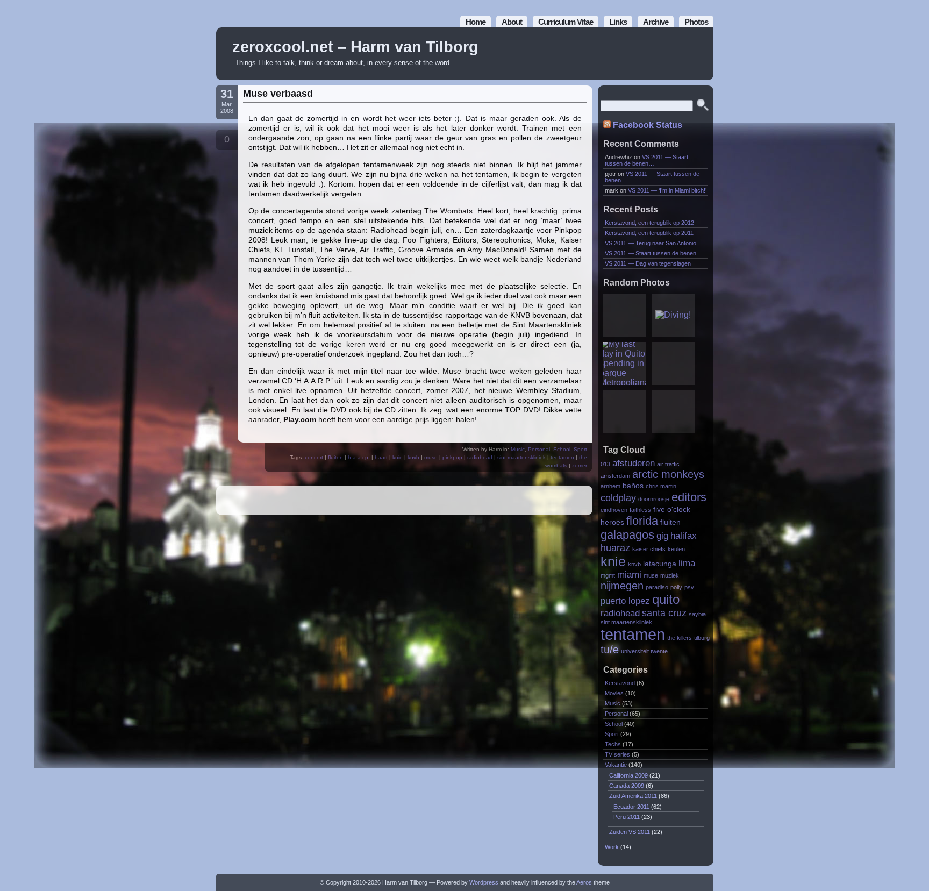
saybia (697, 614)
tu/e (610, 649)
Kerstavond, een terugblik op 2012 (649, 222)
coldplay (618, 497)
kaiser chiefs (649, 549)
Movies (614, 693)
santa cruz (664, 612)
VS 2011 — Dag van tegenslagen (648, 263)
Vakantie (616, 764)
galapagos (627, 534)
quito (666, 599)
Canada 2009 (626, 785)
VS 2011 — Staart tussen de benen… (646, 160)
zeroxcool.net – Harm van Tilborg (355, 46)
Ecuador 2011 (631, 806)
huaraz (615, 547)
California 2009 (628, 775)
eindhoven (614, 510)
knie (397, 457)
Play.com (299, 419)
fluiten (335, 457)
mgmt (608, 575)
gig (662, 535)
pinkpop (452, 457)
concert (314, 457)
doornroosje (653, 499)
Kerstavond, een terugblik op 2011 (649, 233)
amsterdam (615, 476)
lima (686, 563)
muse (431, 457)
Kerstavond (620, 683)
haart (381, 457)
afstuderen (633, 463)
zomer (579, 465)
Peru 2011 (626, 817)
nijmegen (622, 585)
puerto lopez (625, 600)
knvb (413, 457)
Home (475, 21)
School (561, 449)
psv (689, 587)
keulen (676, 549)
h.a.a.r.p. (359, 457)
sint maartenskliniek (521, 457)
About (512, 21)
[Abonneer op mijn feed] (681, 54)
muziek (669, 575)
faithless (640, 510)
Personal (539, 449)
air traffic (668, 464)
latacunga (659, 564)
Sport (580, 449)
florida (642, 521)
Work (612, 847)
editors (688, 497)
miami (629, 574)
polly (676, 587)
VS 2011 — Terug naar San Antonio (650, 243)
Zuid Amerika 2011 (633, 796)
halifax (683, 535)
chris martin (661, 486)
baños (633, 486)
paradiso (657, 587)
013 (605, 464)
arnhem (610, 486)
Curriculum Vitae (565, 21)
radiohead (479, 457)
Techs (613, 744)
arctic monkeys (668, 474)
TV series (617, 754)
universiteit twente (644, 651)
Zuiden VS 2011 (629, 832)
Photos (696, 21)
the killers (679, 638)
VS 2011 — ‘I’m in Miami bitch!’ (667, 190)
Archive (655, 21)
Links (618, 21)
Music (518, 449)
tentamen (562, 457)
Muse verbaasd (278, 93)
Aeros (584, 882)
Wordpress (483, 882)
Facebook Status (647, 125)
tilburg (702, 638)
